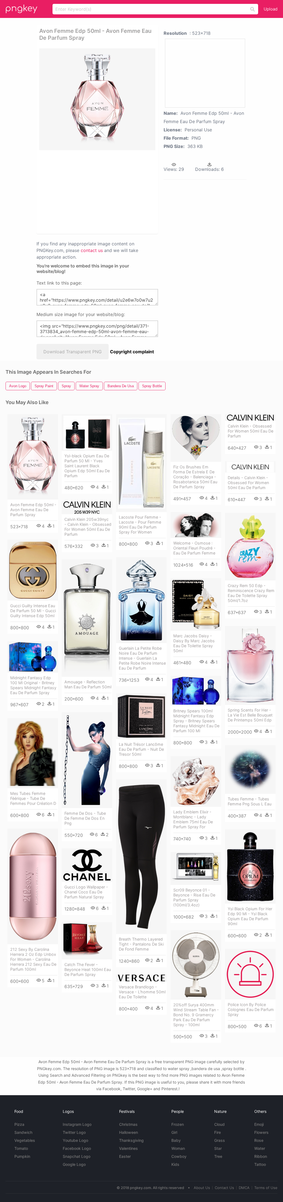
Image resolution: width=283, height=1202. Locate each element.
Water (259, 1148)
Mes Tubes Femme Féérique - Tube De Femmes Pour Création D (33, 798)
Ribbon (260, 1156)
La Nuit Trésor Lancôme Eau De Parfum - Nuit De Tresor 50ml (141, 749)
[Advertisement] (97, 191)
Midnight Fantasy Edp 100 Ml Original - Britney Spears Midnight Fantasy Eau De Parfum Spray (33, 685)
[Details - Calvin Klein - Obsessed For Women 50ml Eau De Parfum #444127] (250, 467)
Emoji (259, 1124)
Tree (218, 1156)
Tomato (21, 1148)
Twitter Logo (74, 1132)
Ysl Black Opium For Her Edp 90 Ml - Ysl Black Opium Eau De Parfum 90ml (250, 916)
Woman (178, 1148)
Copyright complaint (132, 351)
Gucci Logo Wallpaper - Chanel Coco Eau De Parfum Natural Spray (86, 892)
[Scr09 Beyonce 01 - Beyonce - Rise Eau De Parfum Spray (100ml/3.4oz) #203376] (196, 868)
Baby (176, 1140)
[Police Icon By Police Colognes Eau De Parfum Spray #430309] (250, 974)
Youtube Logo (75, 1140)
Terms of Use (265, 1187)
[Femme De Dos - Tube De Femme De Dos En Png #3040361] (87, 760)
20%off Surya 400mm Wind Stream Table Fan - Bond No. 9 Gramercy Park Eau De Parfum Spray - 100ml (196, 1014)
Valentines (128, 1148)
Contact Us (224, 1187)
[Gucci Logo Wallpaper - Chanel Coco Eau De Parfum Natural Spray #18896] (87, 865)
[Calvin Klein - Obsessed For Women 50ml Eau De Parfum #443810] (250, 417)
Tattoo (260, 1164)
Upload (270, 9)
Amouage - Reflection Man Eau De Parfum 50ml (87, 684)
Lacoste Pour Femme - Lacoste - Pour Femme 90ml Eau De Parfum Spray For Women (140, 524)
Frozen (177, 1124)
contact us (92, 250)
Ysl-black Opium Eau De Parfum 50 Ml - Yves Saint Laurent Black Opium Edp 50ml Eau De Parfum (87, 465)
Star (218, 1148)
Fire (217, 1132)
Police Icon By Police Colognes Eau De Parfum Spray (251, 1009)
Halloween (128, 1132)
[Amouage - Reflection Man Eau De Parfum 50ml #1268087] (87, 618)
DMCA (244, 1187)
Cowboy (179, 1156)
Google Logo (74, 1164)
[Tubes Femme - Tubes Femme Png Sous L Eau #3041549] (250, 769)
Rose (258, 1140)
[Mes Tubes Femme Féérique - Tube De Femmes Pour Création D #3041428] (32, 753)
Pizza (19, 1124)
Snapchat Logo (76, 1156)
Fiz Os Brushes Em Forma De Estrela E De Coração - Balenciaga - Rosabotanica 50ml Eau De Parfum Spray (195, 477)
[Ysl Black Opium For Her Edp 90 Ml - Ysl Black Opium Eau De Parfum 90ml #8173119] (250, 866)
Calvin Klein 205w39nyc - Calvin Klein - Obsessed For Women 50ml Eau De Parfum (87, 527)
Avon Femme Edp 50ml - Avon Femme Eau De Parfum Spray (33, 509)
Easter (125, 1156)
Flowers (261, 1132)
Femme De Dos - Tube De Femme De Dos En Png (85, 818)
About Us (202, 1187)
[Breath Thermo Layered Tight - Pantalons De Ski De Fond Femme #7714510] (141, 856)
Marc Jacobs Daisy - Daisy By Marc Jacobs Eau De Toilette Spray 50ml (194, 643)
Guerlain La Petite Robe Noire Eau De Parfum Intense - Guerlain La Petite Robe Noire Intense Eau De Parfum (142, 658)
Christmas (128, 1124)
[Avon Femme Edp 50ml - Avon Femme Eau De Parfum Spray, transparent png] (97, 99)
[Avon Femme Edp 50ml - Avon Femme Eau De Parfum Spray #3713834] (32, 457)
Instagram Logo (77, 1124)
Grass (219, 1140)
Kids (175, 1164)
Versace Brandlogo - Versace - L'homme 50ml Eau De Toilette (142, 992)
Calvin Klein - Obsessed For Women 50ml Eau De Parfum (250, 431)
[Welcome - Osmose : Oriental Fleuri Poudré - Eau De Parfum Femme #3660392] (196, 525)
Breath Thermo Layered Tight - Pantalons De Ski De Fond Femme (141, 944)
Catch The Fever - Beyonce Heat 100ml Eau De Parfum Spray (87, 969)
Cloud (219, 1124)
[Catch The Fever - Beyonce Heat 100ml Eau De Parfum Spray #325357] (87, 940)
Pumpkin (22, 1156)
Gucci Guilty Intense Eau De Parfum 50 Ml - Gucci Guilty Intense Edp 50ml (33, 610)
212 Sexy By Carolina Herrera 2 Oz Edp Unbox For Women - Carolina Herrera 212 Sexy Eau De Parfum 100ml (33, 959)
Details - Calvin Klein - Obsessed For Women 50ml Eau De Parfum (248, 482)
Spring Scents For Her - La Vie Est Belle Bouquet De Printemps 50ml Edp (250, 715)
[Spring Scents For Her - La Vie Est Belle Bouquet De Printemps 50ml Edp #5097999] (250, 665)
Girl (174, 1132)
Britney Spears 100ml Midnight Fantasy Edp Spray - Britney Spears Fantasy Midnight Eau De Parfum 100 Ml (196, 721)
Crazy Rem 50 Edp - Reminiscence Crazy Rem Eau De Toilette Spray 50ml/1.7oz (251, 593)
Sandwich (23, 1132)
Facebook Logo (77, 1148)
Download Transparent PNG (72, 351)
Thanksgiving (131, 1140)
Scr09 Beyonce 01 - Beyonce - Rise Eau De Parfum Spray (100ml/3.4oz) (194, 897)
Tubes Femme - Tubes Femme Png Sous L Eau (249, 801)
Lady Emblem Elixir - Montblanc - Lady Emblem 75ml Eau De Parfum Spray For (193, 819)
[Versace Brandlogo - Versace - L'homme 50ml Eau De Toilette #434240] (141, 978)
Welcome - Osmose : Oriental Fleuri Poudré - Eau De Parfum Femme (194, 548)
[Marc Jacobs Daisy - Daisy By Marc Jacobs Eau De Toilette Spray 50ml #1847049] (196, 604)
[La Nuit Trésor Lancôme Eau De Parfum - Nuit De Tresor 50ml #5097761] (141, 716)
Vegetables (24, 1140)
